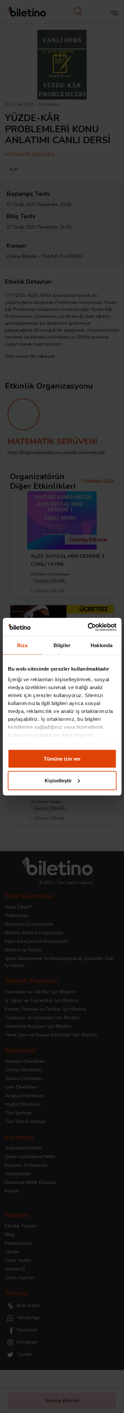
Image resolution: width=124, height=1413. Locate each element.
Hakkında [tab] (101, 645)
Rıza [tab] (22, 645)
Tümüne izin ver (62, 759)
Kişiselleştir (58, 780)
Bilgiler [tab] (62, 645)
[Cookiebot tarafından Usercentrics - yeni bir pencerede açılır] (88, 627)
